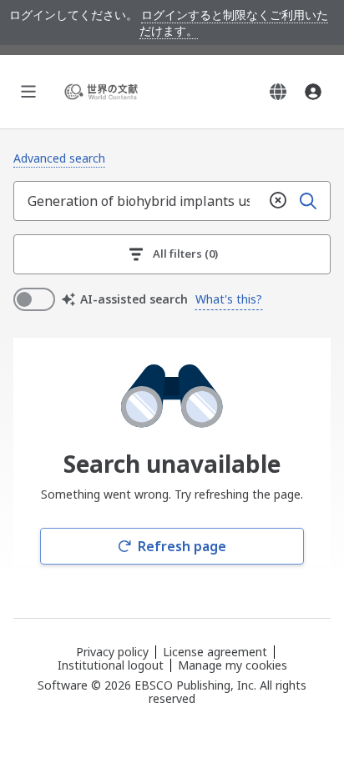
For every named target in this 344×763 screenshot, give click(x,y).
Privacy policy (112, 652)
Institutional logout (111, 665)
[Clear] (278, 201)
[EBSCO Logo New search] (103, 91)
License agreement (215, 652)
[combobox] (138, 201)
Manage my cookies (232, 665)
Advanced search (59, 158)
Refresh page (182, 546)
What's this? (228, 299)
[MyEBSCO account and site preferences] (313, 91)
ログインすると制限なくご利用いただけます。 (233, 22)
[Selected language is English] (278, 91)
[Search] (308, 201)
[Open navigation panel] (28, 92)
